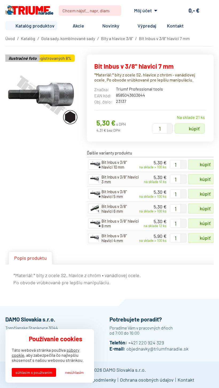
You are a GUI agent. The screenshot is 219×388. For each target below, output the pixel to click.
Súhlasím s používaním (33, 372)
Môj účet (143, 10)
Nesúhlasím (74, 372)
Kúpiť (194, 128)
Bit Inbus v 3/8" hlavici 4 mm (114, 238)
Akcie (78, 26)
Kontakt (175, 26)
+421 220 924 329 (146, 343)
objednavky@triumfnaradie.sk (157, 349)
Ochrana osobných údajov (147, 380)
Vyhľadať (115, 10)
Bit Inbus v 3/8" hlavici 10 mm (114, 164)
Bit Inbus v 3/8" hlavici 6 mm (114, 209)
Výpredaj (147, 26)
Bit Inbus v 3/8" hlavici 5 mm (114, 194)
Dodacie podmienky (95, 380)
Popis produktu (30, 258)
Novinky (110, 26)
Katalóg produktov (34, 26)
